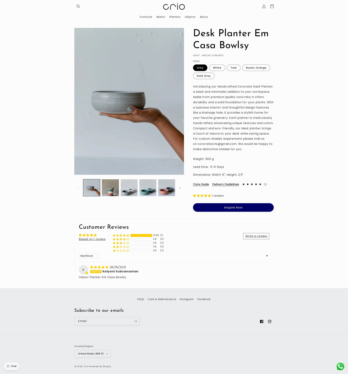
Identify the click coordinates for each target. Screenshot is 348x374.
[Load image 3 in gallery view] (110, 187)
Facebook (204, 299)
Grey (200, 68)
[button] (78, 6)
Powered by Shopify (100, 366)
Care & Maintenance (162, 299)
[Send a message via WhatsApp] (340, 366)
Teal (234, 68)
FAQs (140, 299)
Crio (86, 366)
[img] (99, 267)
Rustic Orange (256, 68)
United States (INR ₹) (90, 353)
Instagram (187, 299)
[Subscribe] (135, 321)
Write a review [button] (256, 236)
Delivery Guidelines (225, 184)
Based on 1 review (92, 239)
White (217, 68)
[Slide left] (78, 188)
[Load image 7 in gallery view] (147, 187)
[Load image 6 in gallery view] (129, 187)
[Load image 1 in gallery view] (91, 187)
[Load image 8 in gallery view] (166, 187)
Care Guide (201, 184)
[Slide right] (180, 188)
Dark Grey (204, 76)
